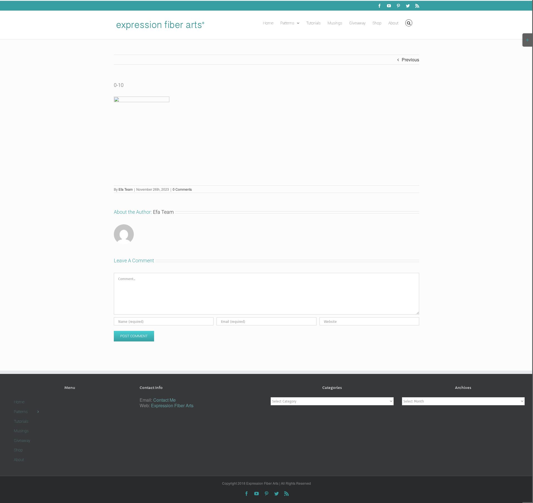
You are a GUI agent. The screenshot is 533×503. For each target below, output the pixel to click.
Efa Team (126, 189)
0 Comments (182, 189)
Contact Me (164, 400)
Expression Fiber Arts (172, 405)
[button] (408, 22)
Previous (410, 59)
